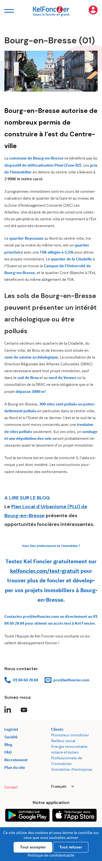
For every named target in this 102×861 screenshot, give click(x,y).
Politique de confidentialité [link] (51, 855)
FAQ (8, 752)
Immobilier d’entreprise (71, 769)
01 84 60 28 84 (25, 680)
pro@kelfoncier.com (71, 680)
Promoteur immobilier (70, 735)
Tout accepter (33, 847)
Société (11, 736)
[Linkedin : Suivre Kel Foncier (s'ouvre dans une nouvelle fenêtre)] (7, 710)
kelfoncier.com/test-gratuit (44, 570)
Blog (8, 744)
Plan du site (14, 767)
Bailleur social (63, 740)
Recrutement (15, 759)
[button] (8, 11)
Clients (57, 729)
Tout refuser (70, 847)
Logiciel (11, 729)
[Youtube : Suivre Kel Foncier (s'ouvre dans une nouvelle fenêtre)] (24, 710)
